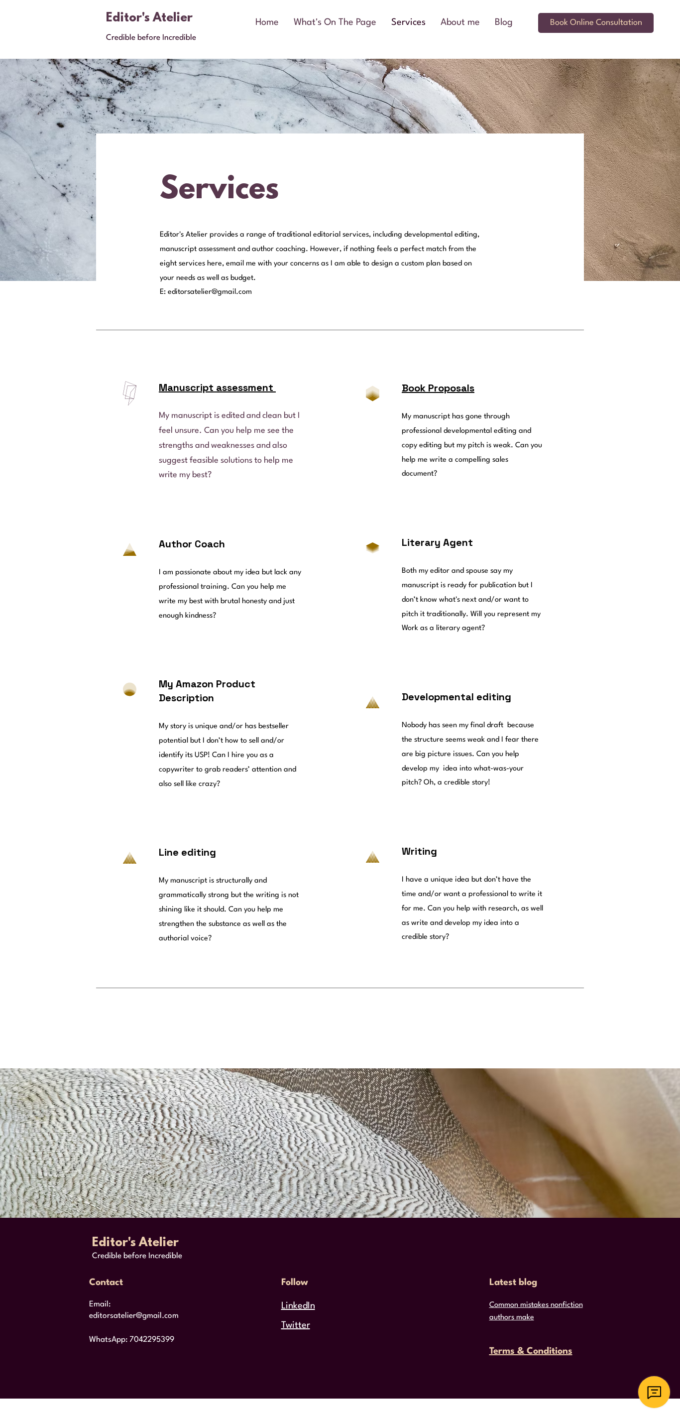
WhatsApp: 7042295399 (131, 1340)
